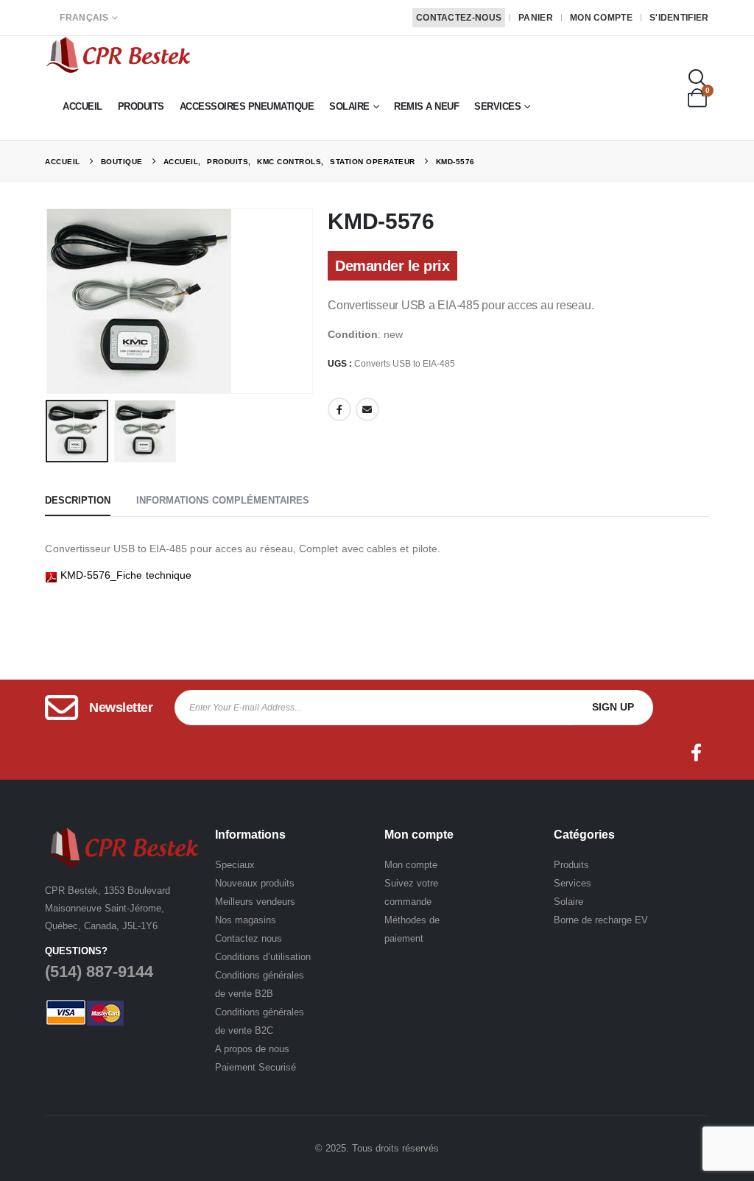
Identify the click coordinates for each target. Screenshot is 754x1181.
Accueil (82, 106)
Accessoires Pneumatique (247, 106)
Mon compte (601, 18)
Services (497, 106)
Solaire (349, 106)
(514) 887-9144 (99, 971)
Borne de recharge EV (601, 920)
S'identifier (679, 18)
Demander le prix (392, 266)
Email (367, 409)
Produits (141, 106)
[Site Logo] (118, 55)
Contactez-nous (458, 18)
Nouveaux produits (255, 883)
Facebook (339, 409)
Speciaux (235, 864)
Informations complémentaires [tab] (222, 500)
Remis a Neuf (426, 106)
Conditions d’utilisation (263, 956)
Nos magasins (245, 920)
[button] (698, 78)
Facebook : (697, 752)
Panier (535, 18)
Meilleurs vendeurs (255, 901)
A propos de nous (252, 1048)
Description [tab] (77, 500)
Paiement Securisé (255, 1067)
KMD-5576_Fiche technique (124, 575)
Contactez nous (248, 938)
